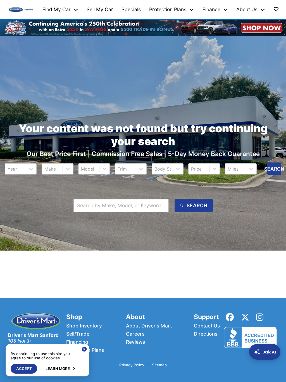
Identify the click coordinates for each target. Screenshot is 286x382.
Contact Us (207, 326)
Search (274, 169)
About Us (247, 9)
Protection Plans (167, 9)
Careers (135, 334)
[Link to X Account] (245, 317)
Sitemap (159, 365)
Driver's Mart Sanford (33, 335)
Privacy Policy (131, 365)
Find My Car (56, 9)
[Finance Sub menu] (225, 9)
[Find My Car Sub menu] (75, 9)
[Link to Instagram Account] (259, 317)
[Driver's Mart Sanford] (21, 9)
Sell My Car (100, 9)
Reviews (135, 342)
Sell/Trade (77, 334)
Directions (205, 334)
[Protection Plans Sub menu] (191, 9)
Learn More (58, 368)
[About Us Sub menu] (262, 9)
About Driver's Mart (149, 326)
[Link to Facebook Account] (230, 317)
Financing (77, 342)
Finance (211, 9)
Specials (131, 9)
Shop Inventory (84, 326)
